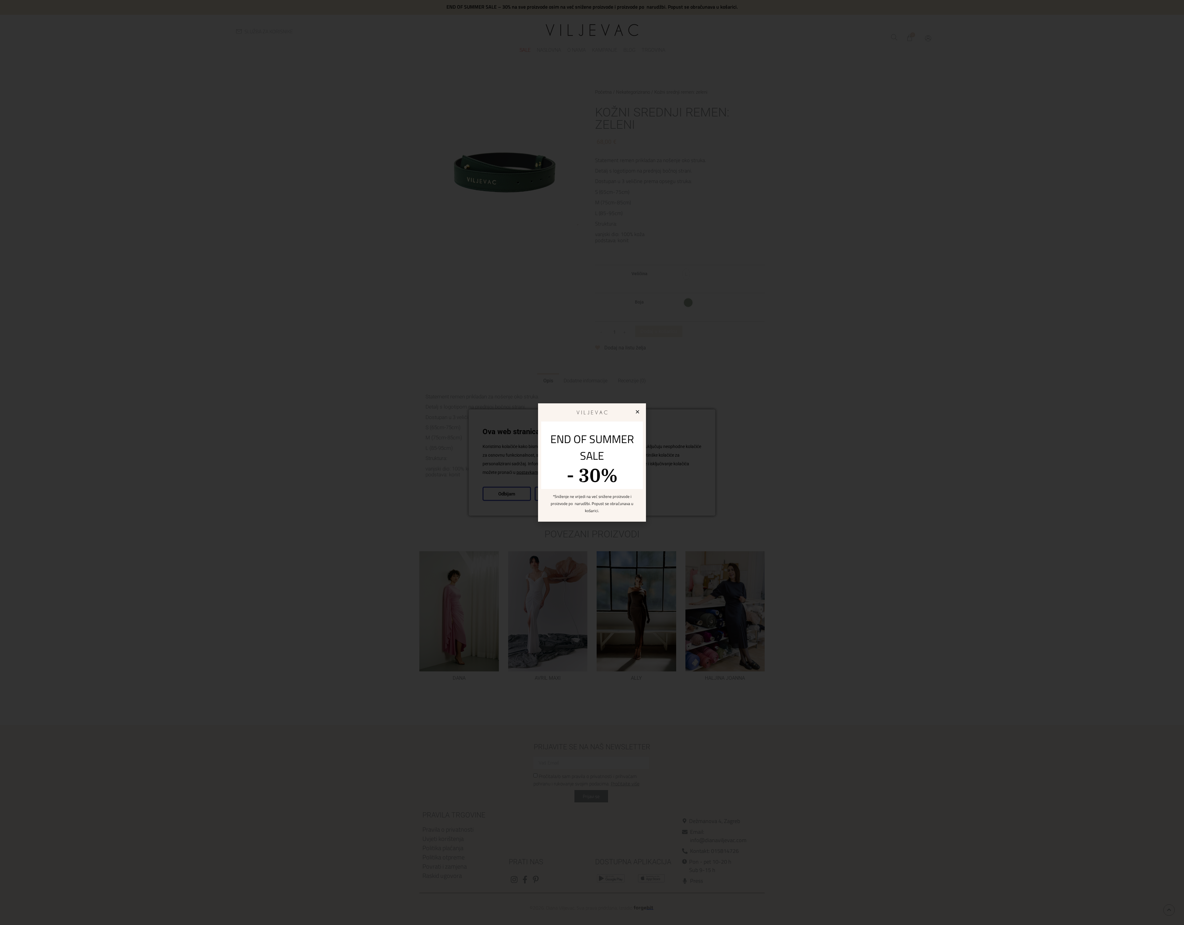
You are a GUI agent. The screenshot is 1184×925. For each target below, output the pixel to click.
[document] (592, 462)
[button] (637, 412)
